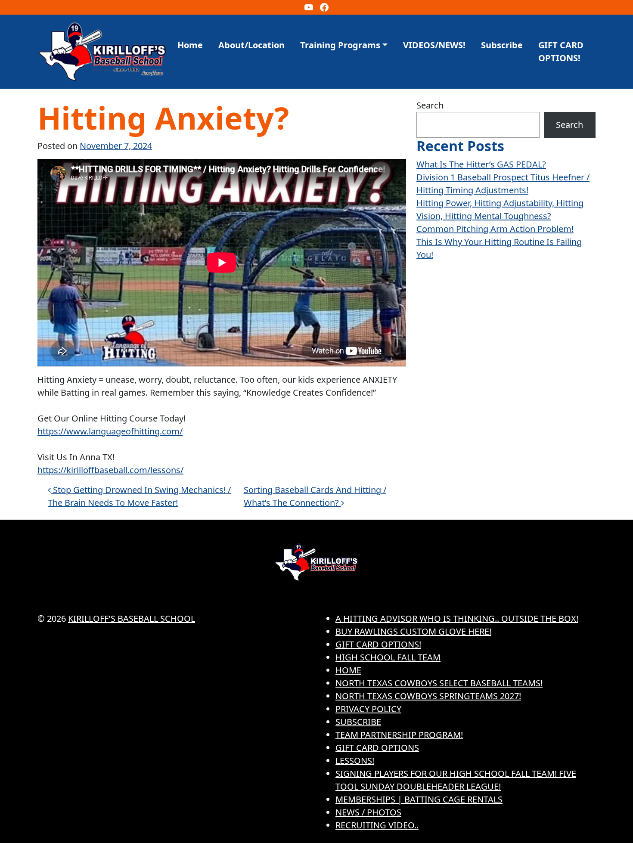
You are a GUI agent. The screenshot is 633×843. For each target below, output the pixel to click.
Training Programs (340, 45)
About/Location (251, 45)
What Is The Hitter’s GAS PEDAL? (481, 164)
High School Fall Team (388, 657)
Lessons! (354, 760)
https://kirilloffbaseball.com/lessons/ (110, 470)
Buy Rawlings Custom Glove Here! (413, 631)
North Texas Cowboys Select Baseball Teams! (439, 683)
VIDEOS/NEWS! (434, 45)
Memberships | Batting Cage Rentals (419, 799)
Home (190, 45)
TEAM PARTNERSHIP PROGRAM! (399, 735)
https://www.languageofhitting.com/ (110, 431)
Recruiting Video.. (377, 825)
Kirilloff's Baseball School (131, 618)
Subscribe (502, 45)
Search (430, 105)
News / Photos (368, 812)
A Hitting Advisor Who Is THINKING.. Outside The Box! (456, 618)
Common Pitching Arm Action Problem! (495, 229)
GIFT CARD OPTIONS (377, 747)
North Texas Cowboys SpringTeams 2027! (428, 696)
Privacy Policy (368, 709)
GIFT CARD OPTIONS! (560, 51)
